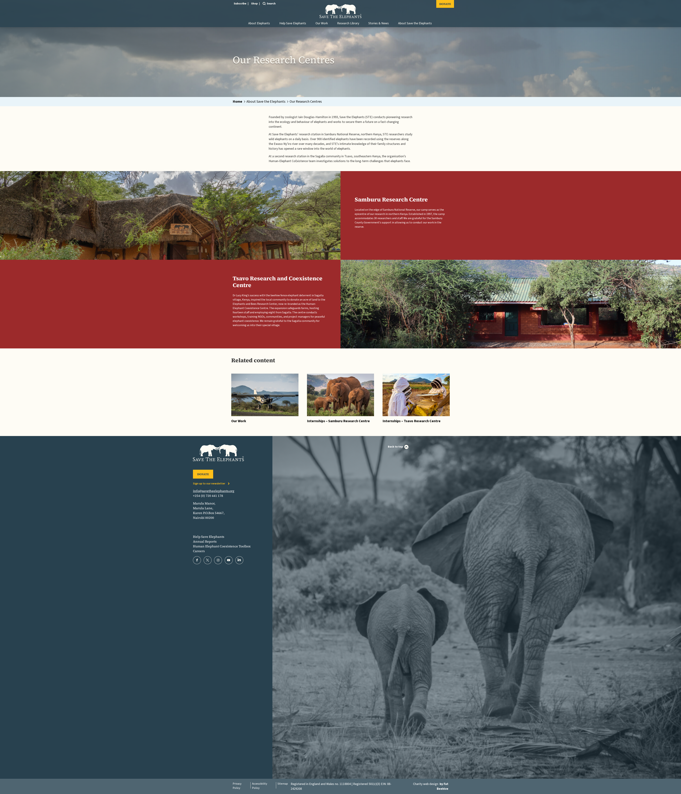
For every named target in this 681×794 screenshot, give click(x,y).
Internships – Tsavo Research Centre (412, 421)
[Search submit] (264, 9)
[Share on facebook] (197, 560)
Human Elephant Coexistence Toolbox (222, 546)
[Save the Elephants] (340, 11)
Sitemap (283, 784)
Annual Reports (205, 541)
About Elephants (259, 23)
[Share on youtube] (229, 560)
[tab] (239, 101)
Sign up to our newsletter (209, 483)
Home (237, 101)
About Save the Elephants (415, 23)
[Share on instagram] (218, 560)
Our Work (321, 23)
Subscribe (240, 3)
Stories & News (378, 23)
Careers (199, 551)
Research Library (348, 23)
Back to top (395, 447)
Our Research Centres (306, 101)
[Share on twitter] (208, 560)
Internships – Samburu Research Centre (338, 421)
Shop (254, 3)
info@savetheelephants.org (213, 491)
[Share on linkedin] (239, 560)
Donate (445, 4)
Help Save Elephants (292, 23)
